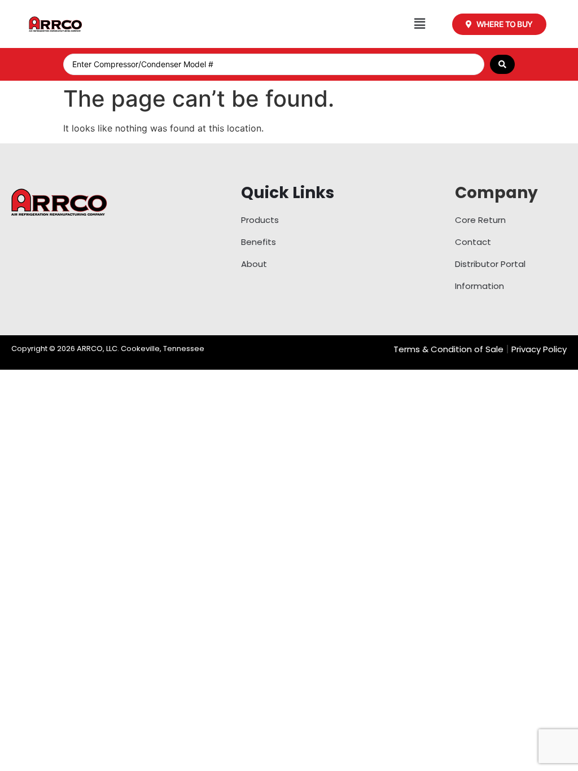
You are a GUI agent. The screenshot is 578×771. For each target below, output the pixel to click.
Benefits (258, 242)
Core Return (480, 220)
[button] (420, 24)
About (254, 264)
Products (260, 220)
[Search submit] (502, 64)
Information (479, 286)
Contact (473, 242)
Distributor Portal (490, 264)
